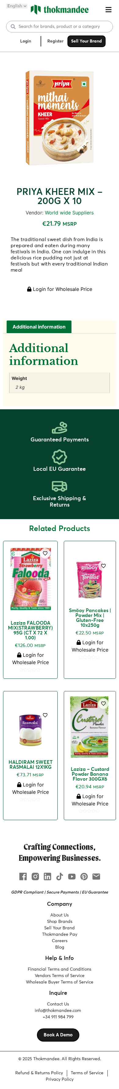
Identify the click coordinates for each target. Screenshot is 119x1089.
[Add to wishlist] (45, 553)
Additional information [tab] (39, 327)
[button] (108, 10)
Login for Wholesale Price (61, 289)
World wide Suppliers (69, 213)
